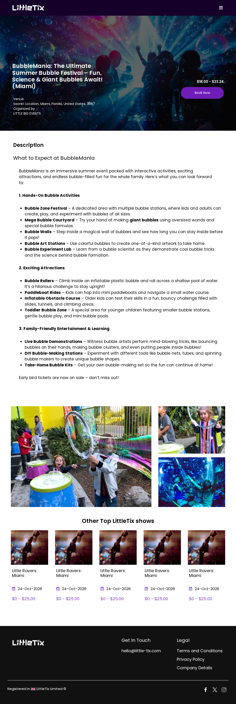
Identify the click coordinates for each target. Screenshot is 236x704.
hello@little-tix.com (141, 651)
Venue (18, 99)
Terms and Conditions (200, 651)
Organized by (24, 108)
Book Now (202, 92)
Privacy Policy (190, 659)
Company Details (194, 668)
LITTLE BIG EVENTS (27, 113)
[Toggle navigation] (220, 8)
